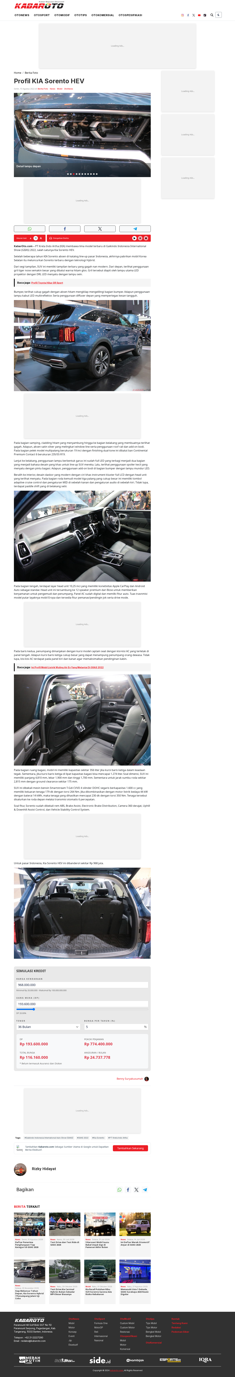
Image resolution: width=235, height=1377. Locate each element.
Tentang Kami (180, 1323)
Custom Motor (127, 1327)
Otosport (42, 15)
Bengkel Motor (153, 1336)
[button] (68, 174)
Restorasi (125, 1331)
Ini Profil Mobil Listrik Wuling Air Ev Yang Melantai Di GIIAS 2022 (67, 667)
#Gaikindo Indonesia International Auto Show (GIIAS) (49, 1138)
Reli (96, 1331)
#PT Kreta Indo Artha (118, 1138)
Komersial (125, 1349)
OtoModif (125, 1318)
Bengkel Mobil (153, 1331)
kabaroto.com (116, 1370)
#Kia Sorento (98, 1138)
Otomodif (62, 15)
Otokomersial (102, 15)
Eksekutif (73, 1344)
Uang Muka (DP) (27, 998)
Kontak (176, 1318)
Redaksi (176, 1327)
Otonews (22, 15)
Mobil (59, 89)
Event (71, 1336)
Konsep (73, 1331)
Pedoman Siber (180, 1331)
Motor (72, 1327)
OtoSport (99, 1318)
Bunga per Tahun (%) (99, 1021)
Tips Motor (151, 1327)
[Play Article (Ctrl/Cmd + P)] (134, 238)
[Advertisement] (117, 46)
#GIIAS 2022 (82, 1138)
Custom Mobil (127, 1323)
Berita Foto (31, 72)
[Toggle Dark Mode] (218, 15)
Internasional (101, 1336)
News (52, 89)
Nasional (98, 1340)
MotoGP (98, 1327)
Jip (70, 1340)
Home (17, 72)
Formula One (101, 1323)
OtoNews (68, 89)
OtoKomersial (154, 1342)
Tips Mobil (151, 1323)
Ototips (80, 15)
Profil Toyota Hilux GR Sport (47, 282)
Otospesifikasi (130, 15)
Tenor (20, 1021)
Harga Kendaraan (29, 979)
